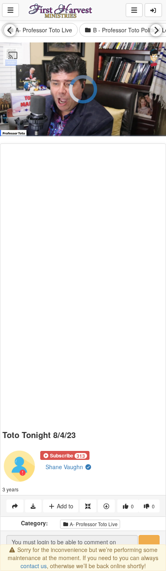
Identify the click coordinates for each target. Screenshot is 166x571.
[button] (64, 455)
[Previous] (10, 30)
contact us (34, 566)
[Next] (156, 30)
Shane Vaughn (65, 467)
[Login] (153, 10)
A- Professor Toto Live (93, 523)
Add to (64, 506)
